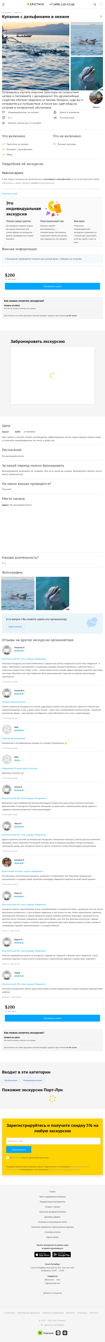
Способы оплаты (52, 1232)
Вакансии (70, 1313)
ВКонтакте (49, 1280)
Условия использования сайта (52, 1222)
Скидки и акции (52, 1207)
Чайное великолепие (13, 701)
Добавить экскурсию (52, 1293)
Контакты (94, 1313)
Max (58, 1280)
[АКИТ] (58, 1333)
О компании (9, 1313)
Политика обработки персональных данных (52, 1227)
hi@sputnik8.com (52, 1283)
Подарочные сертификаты (52, 1202)
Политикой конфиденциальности (65, 1169)
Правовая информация (53, 1313)
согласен (16, 1157)
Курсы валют (52, 1237)
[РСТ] (65, 1333)
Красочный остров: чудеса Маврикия (22, 871)
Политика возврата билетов (52, 1212)
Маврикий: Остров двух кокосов (19, 768)
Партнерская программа (29, 1313)
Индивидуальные (32, 1080)
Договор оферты (52, 1217)
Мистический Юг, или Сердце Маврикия (24, 658)
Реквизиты (82, 1313)
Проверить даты (52, 286)
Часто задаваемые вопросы (52, 1196)
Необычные (10, 1080)
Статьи (52, 1191)
